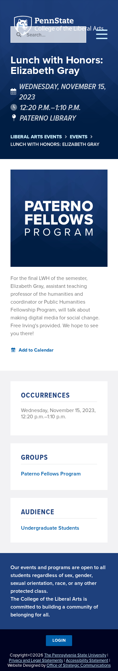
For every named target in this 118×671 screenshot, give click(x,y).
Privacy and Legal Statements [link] (36, 660)
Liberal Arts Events (36, 136)
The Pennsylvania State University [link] (75, 655)
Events (79, 136)
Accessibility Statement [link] (87, 660)
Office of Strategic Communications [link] (79, 665)
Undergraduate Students (50, 528)
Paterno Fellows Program (51, 474)
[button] (102, 34)
